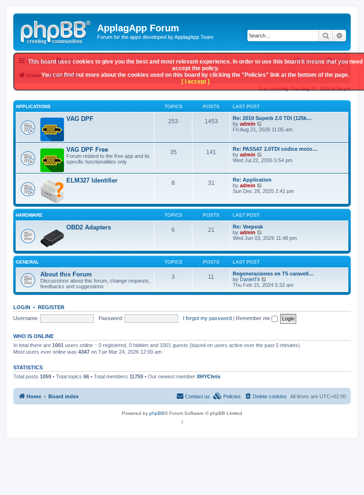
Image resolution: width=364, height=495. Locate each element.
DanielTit (250, 279)
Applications (33, 106)
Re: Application (252, 180)
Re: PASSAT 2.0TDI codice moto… (275, 149)
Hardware (29, 215)
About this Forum (66, 274)
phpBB (156, 413)
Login (21, 307)
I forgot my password (207, 318)
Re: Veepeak (248, 226)
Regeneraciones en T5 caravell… (273, 273)
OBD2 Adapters (88, 227)
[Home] (56, 31)
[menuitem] (265, 396)
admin (247, 124)
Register (51, 307)
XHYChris (208, 376)
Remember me (254, 318)
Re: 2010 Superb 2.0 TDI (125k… (272, 118)
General (27, 262)
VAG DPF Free (87, 149)
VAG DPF (79, 118)
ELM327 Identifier (92, 180)
